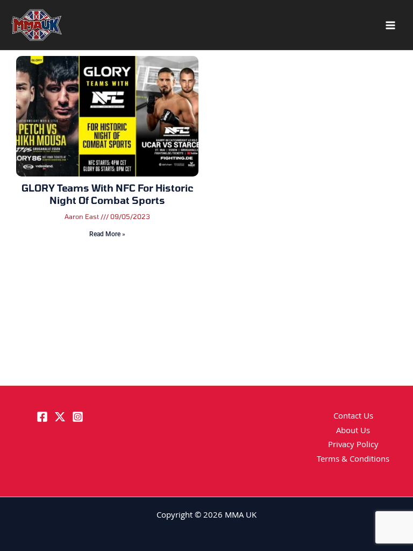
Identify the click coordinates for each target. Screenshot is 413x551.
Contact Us (353, 417)
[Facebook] (42, 416)
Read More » (107, 234)
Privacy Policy (353, 446)
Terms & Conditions (353, 460)
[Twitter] (60, 416)
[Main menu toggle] (390, 25)
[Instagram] (77, 416)
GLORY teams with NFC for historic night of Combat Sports (108, 194)
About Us (353, 432)
